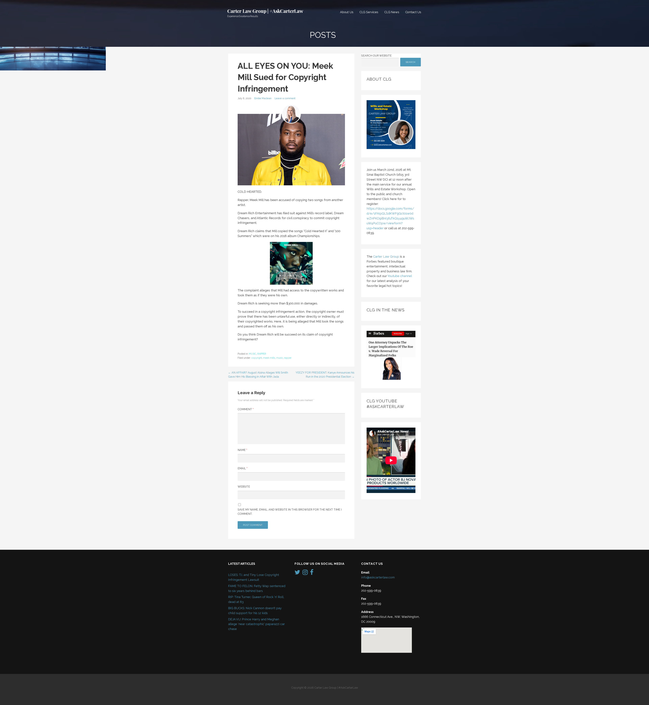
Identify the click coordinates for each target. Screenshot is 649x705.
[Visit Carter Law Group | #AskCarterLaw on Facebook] (312, 573)
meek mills (269, 357)
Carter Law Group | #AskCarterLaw (265, 11)
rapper (287, 357)
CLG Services (368, 12)
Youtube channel (400, 276)
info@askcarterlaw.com (378, 577)
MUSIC (252, 353)
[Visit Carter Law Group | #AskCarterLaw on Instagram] (305, 573)
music (279, 357)
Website (244, 486)
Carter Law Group (386, 256)
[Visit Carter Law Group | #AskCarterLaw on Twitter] (297, 573)
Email (242, 468)
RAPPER (261, 353)
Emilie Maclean (262, 98)
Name (242, 450)
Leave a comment (285, 98)
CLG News (391, 12)
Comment (246, 409)
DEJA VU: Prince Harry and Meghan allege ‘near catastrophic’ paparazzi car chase (256, 624)
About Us (346, 12)
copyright (256, 357)
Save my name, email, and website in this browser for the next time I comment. (290, 512)
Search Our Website (376, 55)
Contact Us (413, 12)
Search (410, 62)
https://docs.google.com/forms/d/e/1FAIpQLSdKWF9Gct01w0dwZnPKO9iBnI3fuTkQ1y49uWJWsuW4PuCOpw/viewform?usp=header (390, 218)
